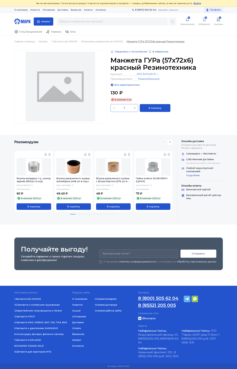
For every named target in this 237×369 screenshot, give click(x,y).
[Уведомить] (45, 154)
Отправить (198, 253)
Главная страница (24, 41)
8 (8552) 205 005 (157, 305)
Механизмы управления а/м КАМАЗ (102, 41)
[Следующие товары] (170, 142)
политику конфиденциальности (137, 261)
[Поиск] (172, 21)
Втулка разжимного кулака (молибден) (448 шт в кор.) (73, 180)
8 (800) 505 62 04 (158, 298)
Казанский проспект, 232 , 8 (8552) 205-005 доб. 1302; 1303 (158, 352)
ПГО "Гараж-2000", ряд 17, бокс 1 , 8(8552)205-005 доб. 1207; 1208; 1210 (200, 336)
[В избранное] (49, 154)
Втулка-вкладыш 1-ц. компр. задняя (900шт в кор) (34, 180)
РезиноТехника (148, 78)
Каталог (43, 41)
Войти (197, 3)
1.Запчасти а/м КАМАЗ (64, 41)
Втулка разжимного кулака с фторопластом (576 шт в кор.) (112, 181)
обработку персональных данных (196, 261)
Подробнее (193, 175)
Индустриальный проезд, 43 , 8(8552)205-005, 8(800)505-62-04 (158, 336)
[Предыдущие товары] (163, 142)
